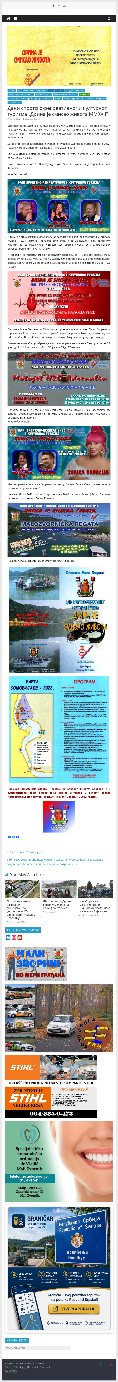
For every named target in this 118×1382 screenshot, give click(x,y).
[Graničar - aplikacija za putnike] (59, 1268)
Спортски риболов (72, 98)
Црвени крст (14, 102)
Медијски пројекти (75, 90)
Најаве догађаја (43, 94)
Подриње (84, 94)
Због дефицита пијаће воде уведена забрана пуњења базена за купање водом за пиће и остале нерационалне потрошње (55, 862)
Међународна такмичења (21, 94)
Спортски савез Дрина (95, 98)
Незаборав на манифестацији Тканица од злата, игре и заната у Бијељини (94, 906)
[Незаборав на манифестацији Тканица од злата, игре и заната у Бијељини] (95, 882)
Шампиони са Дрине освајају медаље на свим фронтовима (57, 904)
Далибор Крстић (32, 119)
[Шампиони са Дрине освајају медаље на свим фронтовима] (59, 882)
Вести (11, 90)
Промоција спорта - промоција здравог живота (30, 98)
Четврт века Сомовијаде (25, 852)
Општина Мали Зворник (65, 94)
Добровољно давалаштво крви (32, 90)
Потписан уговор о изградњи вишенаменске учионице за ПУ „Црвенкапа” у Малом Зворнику (21, 909)
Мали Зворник (56, 90)
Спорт (58, 98)
